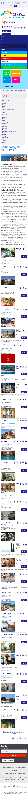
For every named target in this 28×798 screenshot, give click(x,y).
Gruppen (20, 773)
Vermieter (7, 779)
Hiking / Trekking (22, 767)
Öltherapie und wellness (8, 769)
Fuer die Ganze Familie (22, 766)
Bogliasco (4, 118)
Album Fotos (16, 80)
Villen (23, 779)
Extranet (4, 68)
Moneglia (4, 128)
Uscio (3, 142)
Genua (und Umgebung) (20, 90)
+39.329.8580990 (7, 27)
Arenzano (4, 117)
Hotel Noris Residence (6, 613)
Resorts (18, 779)
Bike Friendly (13, 766)
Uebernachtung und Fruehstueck (9, 777)
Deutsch (5, 31)
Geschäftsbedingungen (7, 787)
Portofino (4, 106)
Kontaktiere (3, 49)
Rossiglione (5, 136)
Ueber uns (3, 43)
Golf (16, 767)
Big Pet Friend (5, 766)
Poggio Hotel (4, 441)
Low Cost (21, 785)
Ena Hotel (18, 384)
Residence (13, 779)
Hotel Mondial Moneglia (6, 502)
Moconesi (4, 126)
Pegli (3, 132)
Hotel (26, 777)
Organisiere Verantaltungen (10, 773)
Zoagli (3, 112)
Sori (3, 139)
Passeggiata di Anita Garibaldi (9, 92)
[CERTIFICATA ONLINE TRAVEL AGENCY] (4, 22)
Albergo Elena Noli (18, 559)
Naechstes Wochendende (9, 786)
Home (2, 36)
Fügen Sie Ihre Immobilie (6, 64)
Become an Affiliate (8, 760)
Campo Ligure (5, 122)
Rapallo (4, 108)
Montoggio (5, 129)
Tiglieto (4, 140)
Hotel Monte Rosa (5, 309)
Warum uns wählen (5, 40)
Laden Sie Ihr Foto (7, 80)
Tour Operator (4, 52)
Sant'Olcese (5, 137)
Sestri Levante (5, 111)
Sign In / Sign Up (6, 33)
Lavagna (4, 104)
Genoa (4, 125)
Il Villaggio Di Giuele (5, 592)
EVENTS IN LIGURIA (18, 775)
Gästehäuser (20, 777)
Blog (24, 773)
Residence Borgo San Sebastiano (6, 523)
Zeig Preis (24, 256)
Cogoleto (4, 123)
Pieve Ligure (5, 134)
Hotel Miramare (18, 330)
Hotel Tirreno (18, 544)
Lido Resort (17, 695)
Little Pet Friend (22, 769)
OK (15, 5)
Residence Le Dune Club (6, 583)
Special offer (8, 775)
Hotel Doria (3, 420)
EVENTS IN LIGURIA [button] (6, 58)
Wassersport (14, 770)
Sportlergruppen (16, 73)
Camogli (4, 120)
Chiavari (4, 103)
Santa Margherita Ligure (8, 109)
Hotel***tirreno (4, 345)
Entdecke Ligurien (4, 46)
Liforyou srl (11, 795)
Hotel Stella (3, 267)
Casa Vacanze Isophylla (6, 674)
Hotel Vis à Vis (4, 462)
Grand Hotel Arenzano (6, 399)
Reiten (16, 769)
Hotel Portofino (4, 288)
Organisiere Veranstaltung (7, 73)
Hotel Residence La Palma (7, 634)
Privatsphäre (17, 787)
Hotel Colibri (4, 710)
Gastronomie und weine (8, 767)
